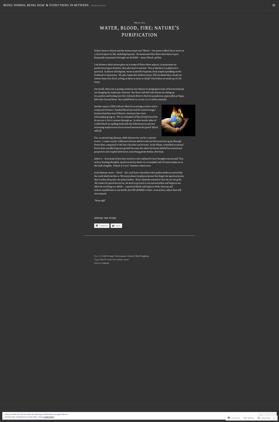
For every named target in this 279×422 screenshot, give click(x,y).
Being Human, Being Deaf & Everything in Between (46, 5)
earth (109, 259)
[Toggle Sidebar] (273, 5)
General (130, 256)
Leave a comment (101, 263)
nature (120, 259)
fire (114, 259)
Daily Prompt (108, 256)
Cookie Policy (48, 417)
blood (103, 259)
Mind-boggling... (142, 256)
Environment (120, 256)
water (126, 259)
